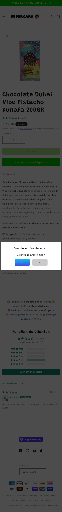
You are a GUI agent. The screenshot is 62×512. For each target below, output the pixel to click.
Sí (22, 262)
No (40, 262)
